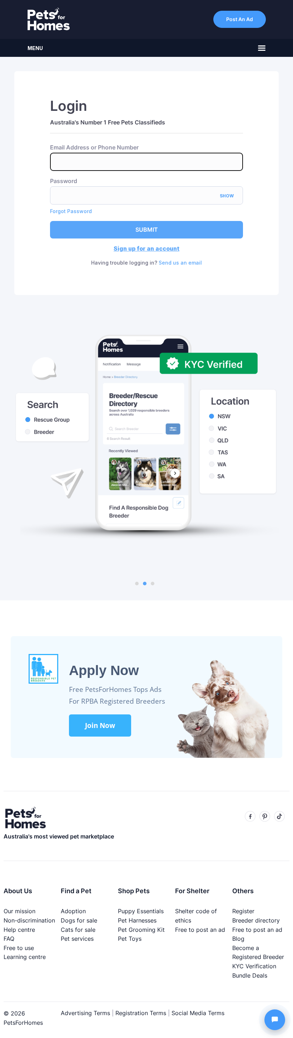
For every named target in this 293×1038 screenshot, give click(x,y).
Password (63, 181)
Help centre (19, 929)
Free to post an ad (200, 929)
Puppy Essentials (141, 911)
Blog (238, 938)
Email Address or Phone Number (94, 147)
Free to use (19, 947)
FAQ (9, 938)
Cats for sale (78, 929)
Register (243, 911)
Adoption (73, 911)
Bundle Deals (249, 975)
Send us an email (180, 263)
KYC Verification (254, 966)
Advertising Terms (85, 1013)
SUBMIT (146, 229)
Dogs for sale (79, 920)
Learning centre (25, 956)
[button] (137, 583)
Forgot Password (71, 211)
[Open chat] (274, 1019)
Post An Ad (239, 19)
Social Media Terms (198, 1013)
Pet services (77, 938)
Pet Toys (129, 938)
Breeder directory (256, 920)
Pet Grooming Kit (141, 929)
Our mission (19, 911)
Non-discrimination (29, 920)
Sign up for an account (146, 248)
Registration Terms (140, 1013)
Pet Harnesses (137, 920)
